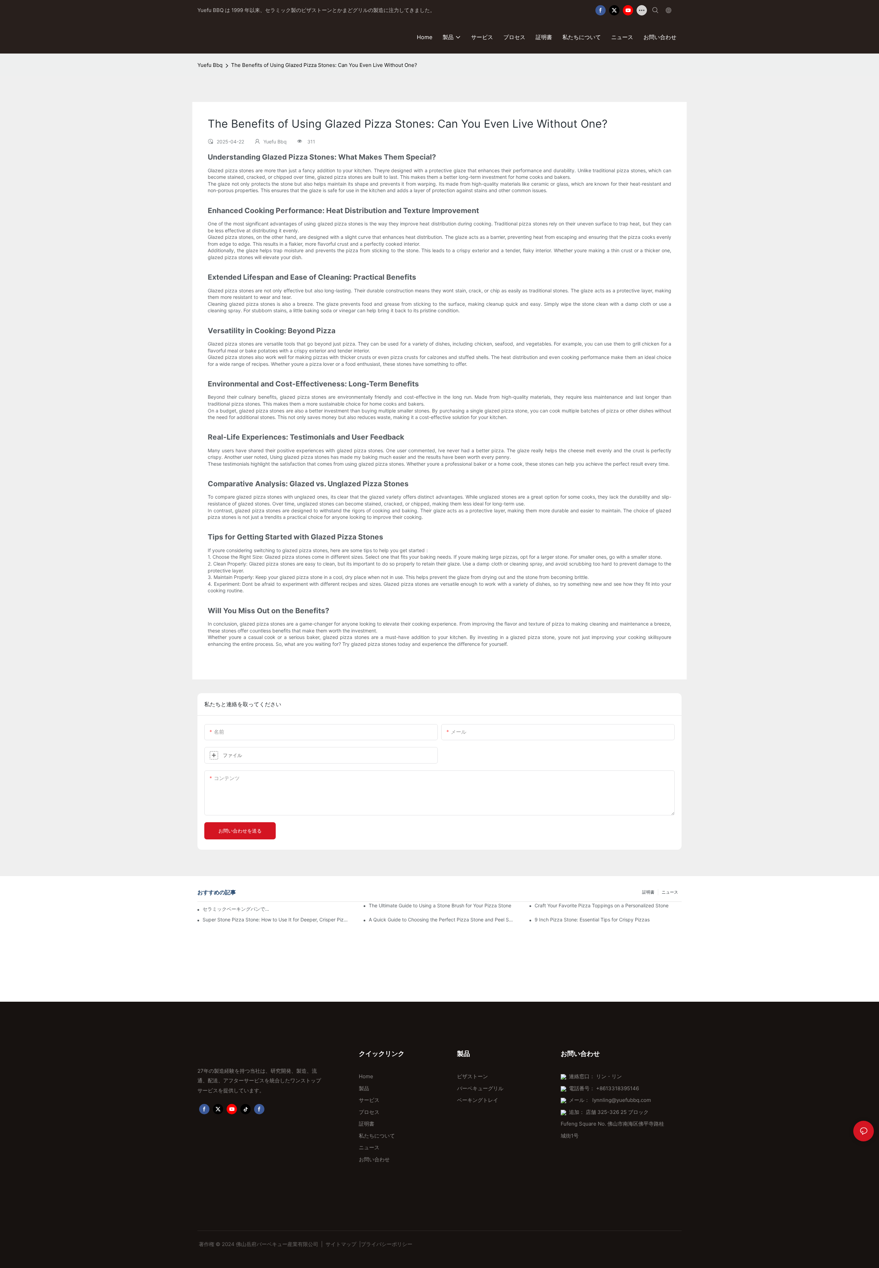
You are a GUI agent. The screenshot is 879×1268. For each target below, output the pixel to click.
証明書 (648, 892)
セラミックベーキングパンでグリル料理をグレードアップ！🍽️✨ (238, 909)
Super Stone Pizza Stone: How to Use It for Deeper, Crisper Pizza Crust (276, 919)
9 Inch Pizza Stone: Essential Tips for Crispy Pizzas (592, 919)
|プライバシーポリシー (386, 1244)
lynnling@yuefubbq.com (621, 1100)
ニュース (670, 892)
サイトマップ (341, 1244)
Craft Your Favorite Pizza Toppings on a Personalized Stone (602, 905)
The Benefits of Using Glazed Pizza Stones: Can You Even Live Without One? (324, 65)
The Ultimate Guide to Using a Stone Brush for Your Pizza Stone (440, 905)
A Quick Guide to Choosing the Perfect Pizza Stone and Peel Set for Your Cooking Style (442, 919)
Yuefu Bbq (209, 65)
